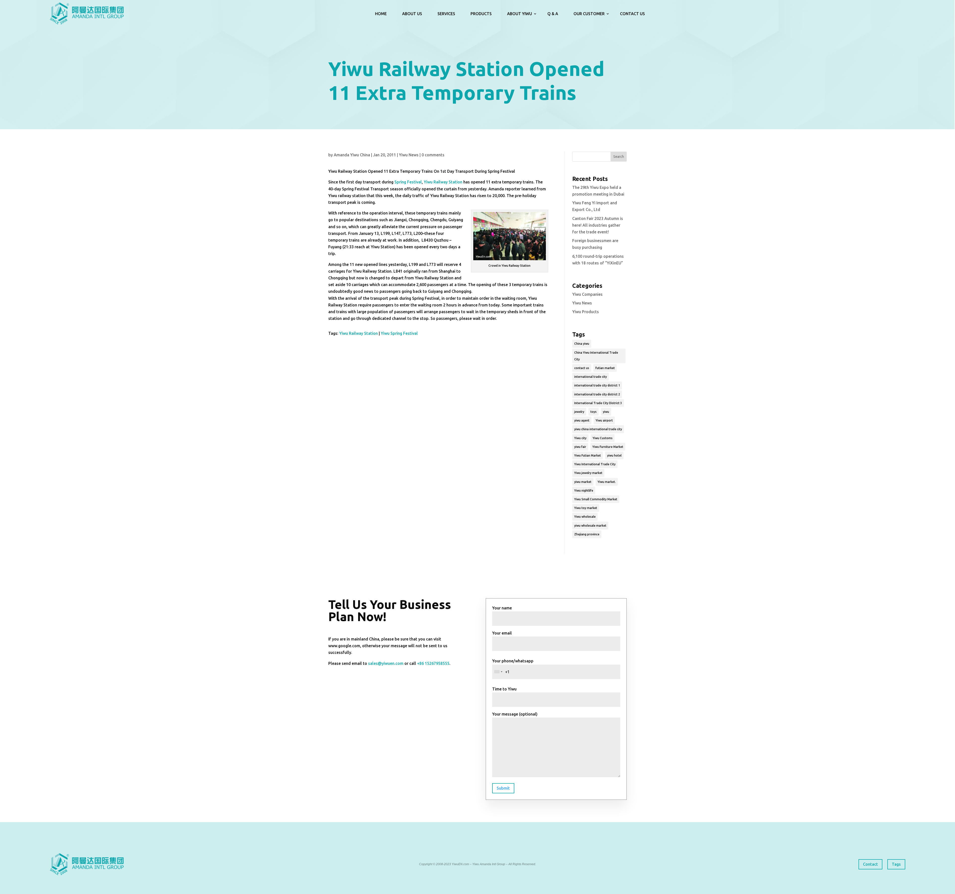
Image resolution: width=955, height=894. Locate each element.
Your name (502, 608)
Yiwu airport (604, 420)
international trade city (590, 376)
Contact (870, 864)
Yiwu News (409, 155)
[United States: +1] (498, 672)
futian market (605, 368)
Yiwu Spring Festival (399, 333)
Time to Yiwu (504, 689)
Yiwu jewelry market (588, 472)
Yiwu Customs (603, 438)
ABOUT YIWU (519, 13)
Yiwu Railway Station (443, 182)
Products (481, 13)
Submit (503, 788)
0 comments (433, 155)
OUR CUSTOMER (589, 13)
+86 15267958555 (433, 663)
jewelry (579, 411)
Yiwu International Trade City (595, 464)
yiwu (606, 411)
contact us (581, 368)
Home (381, 13)
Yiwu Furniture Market (607, 446)
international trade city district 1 (597, 385)
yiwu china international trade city (598, 429)
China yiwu (581, 343)
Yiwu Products (585, 311)
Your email (502, 633)
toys (593, 411)
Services (446, 13)
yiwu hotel (614, 455)
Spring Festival (408, 182)
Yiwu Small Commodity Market (595, 499)
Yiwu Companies (587, 294)
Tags (896, 864)
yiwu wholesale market (590, 525)
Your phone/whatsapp (512, 661)
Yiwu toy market (585, 508)
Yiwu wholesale (585, 516)
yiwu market (582, 481)
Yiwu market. (607, 481)
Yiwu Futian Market (587, 455)
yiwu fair (580, 446)
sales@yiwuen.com (385, 663)
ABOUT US (412, 13)
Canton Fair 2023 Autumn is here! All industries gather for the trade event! (597, 225)
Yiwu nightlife (583, 490)
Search (618, 157)
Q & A (552, 13)
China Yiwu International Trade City (596, 356)
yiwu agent (581, 420)
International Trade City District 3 (598, 403)
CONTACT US (632, 13)
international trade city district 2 (597, 394)
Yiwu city (580, 438)
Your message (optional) (514, 714)
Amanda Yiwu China (352, 155)
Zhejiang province (586, 534)
